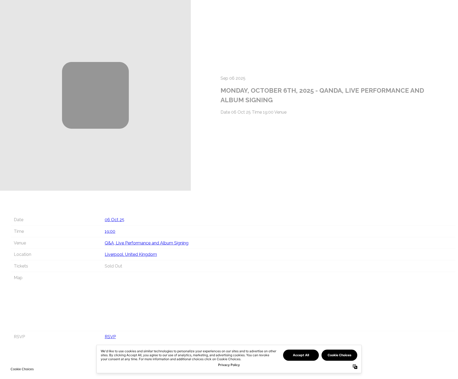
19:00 (110, 231)
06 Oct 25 (114, 219)
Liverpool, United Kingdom (131, 254)
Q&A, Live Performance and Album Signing (146, 243)
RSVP (110, 336)
